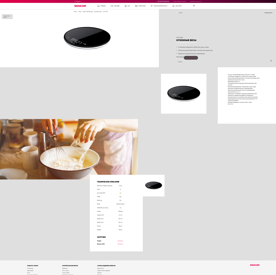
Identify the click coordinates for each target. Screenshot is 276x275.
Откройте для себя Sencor (195, 1)
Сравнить (181, 13)
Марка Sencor (101, 269)
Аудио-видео (31, 272)
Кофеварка (65, 269)
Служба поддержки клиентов (176, 1)
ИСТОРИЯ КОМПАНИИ (159, 1)
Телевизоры (30, 269)
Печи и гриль (66, 272)
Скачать (181, 61)
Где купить (79, 1)
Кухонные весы (268, 12)
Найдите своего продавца (105, 272)
